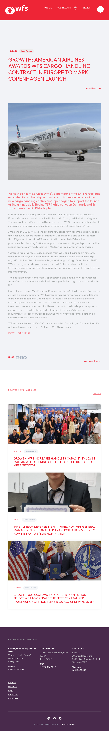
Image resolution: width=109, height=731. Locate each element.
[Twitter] (25, 357)
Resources (13, 694)
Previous (88, 361)
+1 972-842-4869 (48, 666)
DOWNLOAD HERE (19, 333)
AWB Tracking (64, 8)
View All (97, 393)
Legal (10, 690)
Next (98, 361)
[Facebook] (21, 357)
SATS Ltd (48, 8)
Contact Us (13, 698)
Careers (12, 682)
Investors (12, 686)
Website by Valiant (68, 724)
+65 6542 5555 (79, 670)
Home (87, 88)
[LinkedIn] (17, 357)
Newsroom (96, 88)
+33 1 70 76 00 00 (16, 669)
